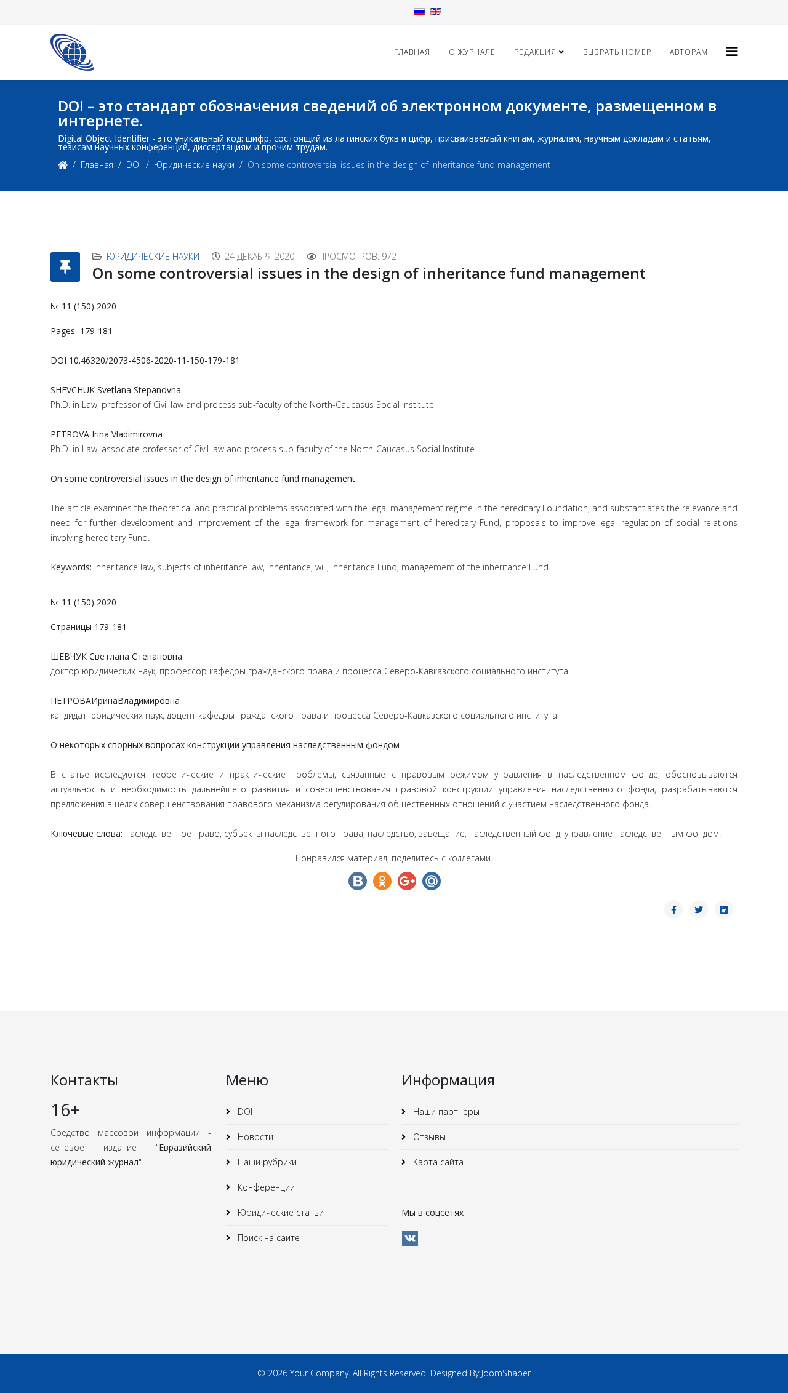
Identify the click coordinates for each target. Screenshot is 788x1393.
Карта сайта (437, 1162)
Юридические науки (194, 164)
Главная (412, 52)
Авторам (689, 52)
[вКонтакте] (410, 1238)
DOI (133, 164)
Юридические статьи (279, 1212)
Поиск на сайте (267, 1237)
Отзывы (428, 1137)
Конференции (265, 1187)
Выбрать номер (617, 52)
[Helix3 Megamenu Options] (732, 51)
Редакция (535, 52)
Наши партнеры (445, 1111)
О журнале (472, 52)
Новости (254, 1137)
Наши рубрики (266, 1162)
